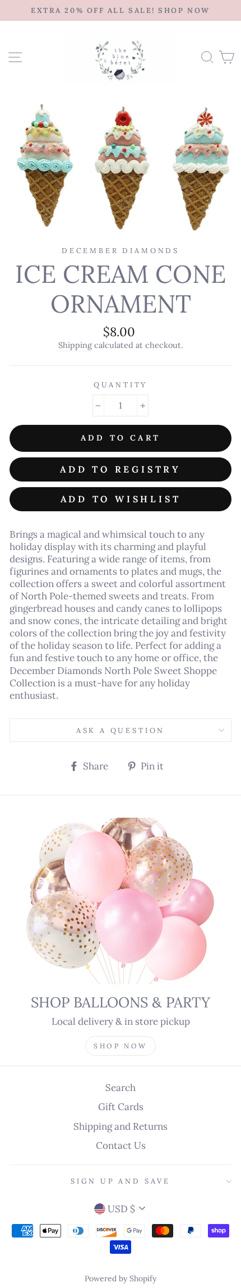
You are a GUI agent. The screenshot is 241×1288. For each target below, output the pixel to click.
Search (120, 1087)
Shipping (75, 345)
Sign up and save (120, 1180)
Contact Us (121, 1145)
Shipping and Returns (120, 1126)
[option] (120, 10)
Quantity (121, 384)
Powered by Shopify (120, 1278)
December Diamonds (120, 250)
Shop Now (120, 1046)
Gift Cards (120, 1107)
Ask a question (120, 730)
